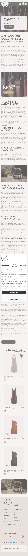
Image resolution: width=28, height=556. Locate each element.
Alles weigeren (14, 299)
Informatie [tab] (23, 265)
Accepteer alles (14, 292)
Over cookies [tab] (14, 265)
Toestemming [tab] (5, 265)
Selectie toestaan (14, 295)
